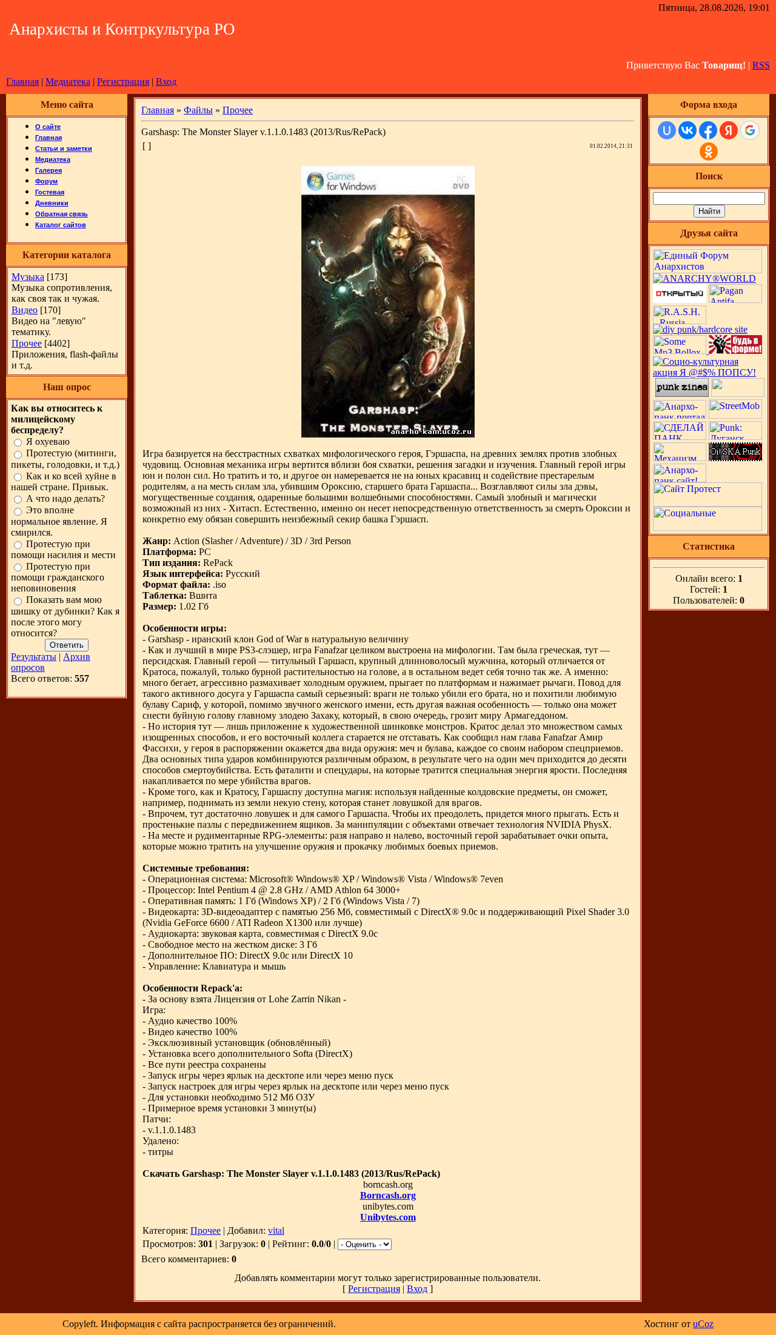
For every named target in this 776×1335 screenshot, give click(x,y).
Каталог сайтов (60, 224)
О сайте (48, 126)
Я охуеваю (48, 441)
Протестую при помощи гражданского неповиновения (57, 577)
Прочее (27, 343)
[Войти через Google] (750, 130)
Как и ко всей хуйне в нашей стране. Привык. (63, 481)
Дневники (52, 203)
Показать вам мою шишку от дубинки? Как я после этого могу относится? (65, 616)
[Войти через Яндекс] (729, 130)
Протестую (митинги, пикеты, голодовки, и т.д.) (65, 459)
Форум (46, 181)
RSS (761, 65)
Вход (166, 81)
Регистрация (123, 81)
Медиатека (67, 81)
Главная (22, 81)
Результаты (33, 656)
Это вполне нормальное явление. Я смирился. (59, 521)
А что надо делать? (65, 498)
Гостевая (49, 192)
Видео (25, 310)
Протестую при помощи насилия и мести (63, 549)
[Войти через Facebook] (708, 130)
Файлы (198, 110)
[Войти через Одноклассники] (709, 151)
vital (276, 1230)
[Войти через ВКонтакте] (687, 130)
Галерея (48, 170)
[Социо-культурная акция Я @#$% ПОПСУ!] (708, 372)
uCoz (703, 1324)
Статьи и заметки (63, 148)
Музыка (28, 276)
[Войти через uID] (667, 130)
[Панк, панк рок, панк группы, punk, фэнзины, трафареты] (682, 393)
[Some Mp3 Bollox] (681, 350)
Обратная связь (61, 214)
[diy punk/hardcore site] (700, 329)
